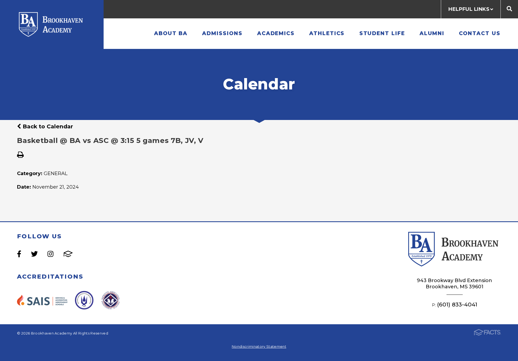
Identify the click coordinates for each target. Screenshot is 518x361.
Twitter (34, 253)
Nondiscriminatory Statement (259, 346)
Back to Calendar (47, 126)
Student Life (382, 33)
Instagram (50, 253)
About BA (171, 33)
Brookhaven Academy (52, 24)
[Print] (20, 155)
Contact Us (479, 33)
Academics (276, 33)
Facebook (19, 253)
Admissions (222, 33)
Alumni (432, 33)
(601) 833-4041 (457, 304)
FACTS (68, 253)
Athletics (327, 33)
